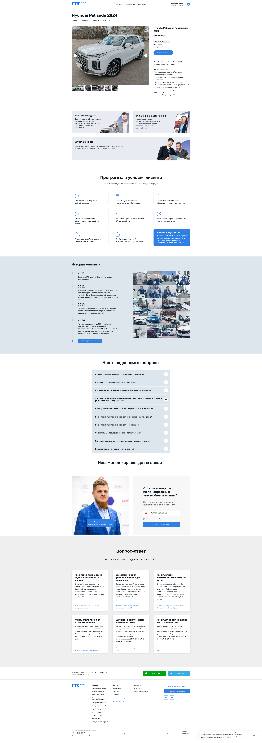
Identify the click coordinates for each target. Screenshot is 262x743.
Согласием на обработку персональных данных (218, 737)
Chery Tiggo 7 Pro (98, 712)
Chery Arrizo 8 (97, 715)
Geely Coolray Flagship (100, 722)
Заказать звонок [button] (177, 5)
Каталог (119, 4)
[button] (163, 52)
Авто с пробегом (98, 694)
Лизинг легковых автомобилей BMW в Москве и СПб (171, 578)
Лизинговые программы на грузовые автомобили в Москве (88, 578)
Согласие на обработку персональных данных (155, 733)
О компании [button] (130, 4)
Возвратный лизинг (99, 702)
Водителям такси (98, 691)
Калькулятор (96, 709)
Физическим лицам (99, 688)
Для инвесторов (118, 701)
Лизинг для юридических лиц (98, 698)
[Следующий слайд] (145, 55)
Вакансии (116, 691)
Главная (75, 20)
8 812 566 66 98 (177, 3)
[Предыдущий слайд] (75, 55)
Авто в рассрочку (119, 698)
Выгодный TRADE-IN (99, 706)
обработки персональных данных (169, 518)
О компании (117, 688)
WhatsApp (156, 673)
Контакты (142, 4)
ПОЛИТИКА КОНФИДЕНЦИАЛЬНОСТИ (124, 733)
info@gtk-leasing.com (140, 691)
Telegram (180, 673)
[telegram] (188, 4)
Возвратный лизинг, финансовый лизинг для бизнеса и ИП (128, 578)
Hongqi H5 (96, 718)
